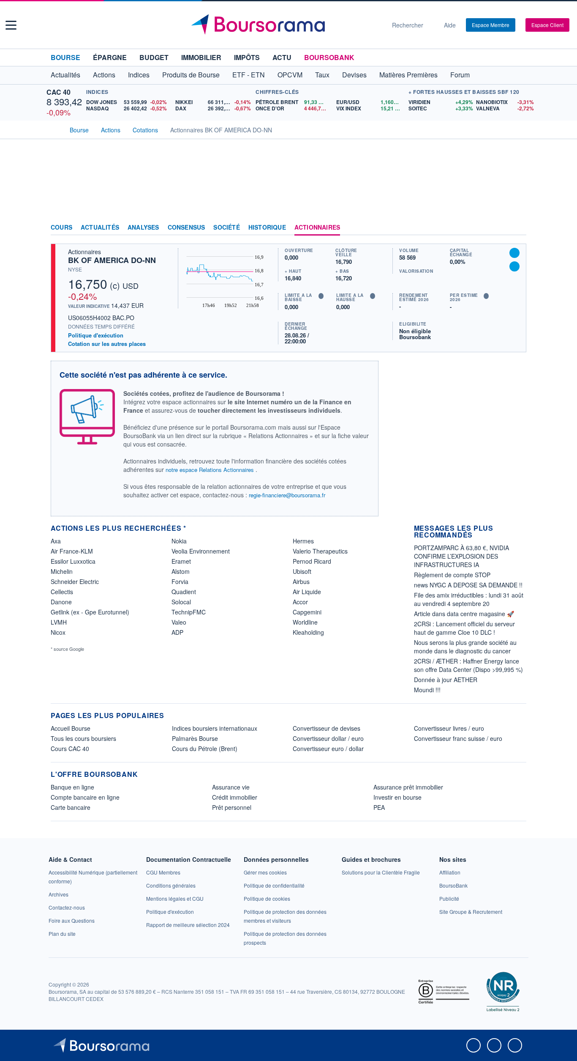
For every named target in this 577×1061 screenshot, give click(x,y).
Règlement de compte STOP (452, 574)
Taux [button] (322, 75)
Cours (61, 227)
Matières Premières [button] (408, 75)
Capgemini (307, 612)
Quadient (183, 591)
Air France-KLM (72, 551)
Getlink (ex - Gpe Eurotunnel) (90, 612)
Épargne (110, 57)
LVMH (59, 622)
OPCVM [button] (290, 75)
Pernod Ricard (312, 561)
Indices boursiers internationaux (214, 728)
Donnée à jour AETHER (445, 679)
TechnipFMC (188, 612)
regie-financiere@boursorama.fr (287, 495)
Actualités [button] (65, 75)
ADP (177, 632)
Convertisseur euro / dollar (328, 748)
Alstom (180, 571)
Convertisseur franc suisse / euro (458, 738)
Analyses (143, 227)
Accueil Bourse (70, 728)
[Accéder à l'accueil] (54, 129)
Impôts (247, 57)
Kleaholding (308, 632)
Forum (460, 75)
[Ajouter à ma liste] (514, 266)
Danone (61, 602)
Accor (300, 602)
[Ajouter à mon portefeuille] (514, 253)
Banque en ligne (72, 787)
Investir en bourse (397, 797)
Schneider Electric (75, 581)
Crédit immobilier (234, 797)
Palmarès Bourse (195, 738)
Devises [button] (354, 75)
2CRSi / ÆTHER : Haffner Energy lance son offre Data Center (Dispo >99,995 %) (468, 665)
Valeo (178, 622)
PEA (379, 807)
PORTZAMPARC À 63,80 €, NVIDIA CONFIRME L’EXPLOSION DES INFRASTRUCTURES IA (461, 556)
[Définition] (321, 296)
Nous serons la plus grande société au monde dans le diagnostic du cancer (465, 646)
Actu (281, 57)
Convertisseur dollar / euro (328, 738)
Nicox (58, 632)
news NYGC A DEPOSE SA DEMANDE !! (468, 585)
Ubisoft (302, 571)
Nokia (179, 541)
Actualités (100, 227)
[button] (11, 25)
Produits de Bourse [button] (191, 75)
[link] (58, 894)
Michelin (62, 571)
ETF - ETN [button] (248, 75)
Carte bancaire (70, 807)
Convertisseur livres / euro (449, 728)
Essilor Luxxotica (73, 561)
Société (226, 227)
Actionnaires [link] (317, 227)
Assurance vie (231, 787)
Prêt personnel (231, 807)
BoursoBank (329, 57)
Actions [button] (104, 75)
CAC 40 (58, 92)
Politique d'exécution (95, 335)
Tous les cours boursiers (83, 738)
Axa (56, 541)
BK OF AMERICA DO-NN (112, 260)
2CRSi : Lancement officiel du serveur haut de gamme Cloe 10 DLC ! (464, 628)
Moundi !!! (427, 689)
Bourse (65, 57)
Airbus (301, 581)
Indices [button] (139, 75)
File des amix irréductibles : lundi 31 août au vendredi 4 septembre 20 (468, 599)
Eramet (181, 561)
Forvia (179, 581)
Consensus (186, 227)
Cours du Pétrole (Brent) (204, 748)
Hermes (303, 541)
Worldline (305, 622)
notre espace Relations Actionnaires (210, 470)
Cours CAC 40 (70, 748)
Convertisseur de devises (326, 728)
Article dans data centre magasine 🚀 (464, 613)
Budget (154, 57)
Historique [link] (267, 227)
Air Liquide (307, 591)
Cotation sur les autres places (107, 343)
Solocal (181, 602)
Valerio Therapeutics (320, 551)
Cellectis (62, 591)
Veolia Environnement (200, 551)
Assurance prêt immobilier (408, 787)
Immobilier (201, 57)
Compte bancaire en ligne (85, 797)
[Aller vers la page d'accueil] (285, 25)
